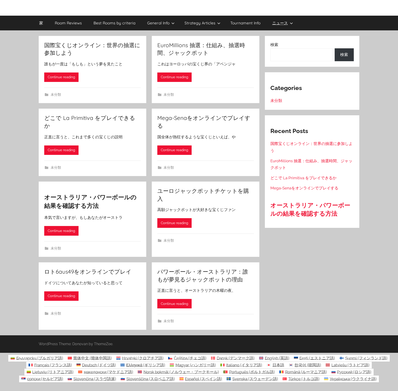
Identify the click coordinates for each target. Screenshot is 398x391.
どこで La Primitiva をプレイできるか (303, 178)
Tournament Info (245, 22)
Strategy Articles (199, 22)
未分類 (56, 95)
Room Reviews (68, 22)
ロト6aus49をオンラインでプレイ (88, 271)
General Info (158, 22)
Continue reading (61, 77)
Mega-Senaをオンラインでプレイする (304, 188)
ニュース (280, 22)
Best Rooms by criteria (114, 22)
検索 (274, 44)
